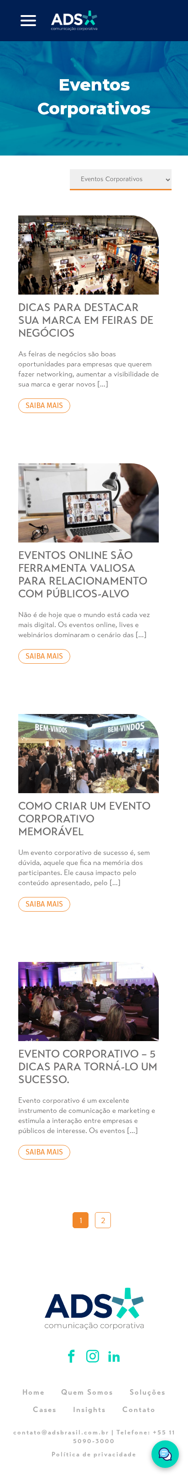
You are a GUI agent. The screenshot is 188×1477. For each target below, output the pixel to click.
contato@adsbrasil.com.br (61, 1432)
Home (33, 1392)
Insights (89, 1409)
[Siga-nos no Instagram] (94, 1357)
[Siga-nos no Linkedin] (114, 1357)
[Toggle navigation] (28, 21)
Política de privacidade (94, 1454)
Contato (139, 1409)
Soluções (148, 1392)
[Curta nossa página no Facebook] (73, 1357)
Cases (45, 1409)
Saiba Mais (44, 405)
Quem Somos (87, 1392)
